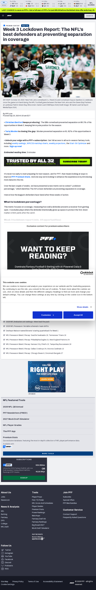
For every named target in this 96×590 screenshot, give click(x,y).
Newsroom (5, 500)
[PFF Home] (9, 15)
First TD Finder (38, 500)
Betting (4, 514)
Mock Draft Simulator (40, 528)
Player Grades (37, 506)
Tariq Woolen (11, 131)
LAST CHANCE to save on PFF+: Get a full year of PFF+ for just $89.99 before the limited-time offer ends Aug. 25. (48, 10)
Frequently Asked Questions (74, 517)
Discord (8, 562)
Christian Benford (14, 122)
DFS (2, 520)
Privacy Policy (18, 581)
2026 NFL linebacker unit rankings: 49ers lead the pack (27, 322)
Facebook (9, 559)
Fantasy (4, 517)
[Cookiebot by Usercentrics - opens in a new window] (82, 273)
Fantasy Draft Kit (39, 519)
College (4, 524)
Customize (46, 315)
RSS (7, 569)
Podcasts (9, 566)
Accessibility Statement (53, 581)
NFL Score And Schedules (42, 503)
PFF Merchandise (70, 503)
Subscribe (67, 497)
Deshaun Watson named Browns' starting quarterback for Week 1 (32, 331)
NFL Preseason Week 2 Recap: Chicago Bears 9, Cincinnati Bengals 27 (34, 353)
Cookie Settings (7, 584)
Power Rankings (38, 512)
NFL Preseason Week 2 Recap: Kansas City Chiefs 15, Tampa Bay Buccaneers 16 (38, 344)
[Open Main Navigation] (3, 16)
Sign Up (25, 25)
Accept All (78, 315)
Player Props (37, 497)
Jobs (3, 497)
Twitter (8, 550)
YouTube (8, 556)
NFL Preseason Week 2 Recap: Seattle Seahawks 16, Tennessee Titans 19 (36, 335)
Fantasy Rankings (39, 522)
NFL (4, 2)
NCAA (4, 5)
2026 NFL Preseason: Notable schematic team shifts (27, 326)
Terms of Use (33, 581)
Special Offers (68, 500)
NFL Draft (5, 527)
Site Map (4, 581)
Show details (82, 307)
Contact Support (70, 514)
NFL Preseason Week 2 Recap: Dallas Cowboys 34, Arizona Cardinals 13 (35, 349)
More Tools (48, 453)
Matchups (36, 516)
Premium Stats (38, 509)
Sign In (89, 16)
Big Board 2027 (38, 525)
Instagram (9, 553)
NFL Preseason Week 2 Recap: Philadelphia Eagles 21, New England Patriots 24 (38, 340)
